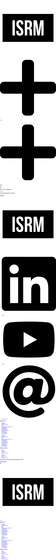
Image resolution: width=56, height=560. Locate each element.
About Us (3, 422)
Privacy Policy (3, 461)
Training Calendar (4, 429)
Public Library (4, 431)
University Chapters (4, 432)
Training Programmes (5, 441)
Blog (2, 438)
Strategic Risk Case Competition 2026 (7, 426)
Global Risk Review (4, 427)
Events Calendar (4, 428)
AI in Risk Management (5, 430)
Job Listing (3, 450)
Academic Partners (4, 433)
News (2, 437)
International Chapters (5, 424)
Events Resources (4, 451)
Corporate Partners (4, 445)
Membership (3, 423)
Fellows (3, 449)
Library (3, 452)
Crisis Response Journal (5, 457)
